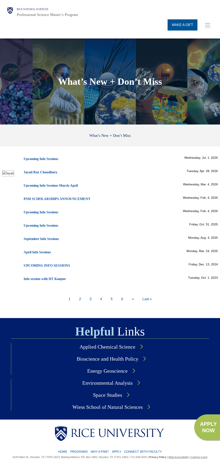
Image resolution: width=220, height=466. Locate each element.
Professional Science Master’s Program (47, 14)
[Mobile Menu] (207, 25)
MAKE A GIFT (182, 25)
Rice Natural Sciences (32, 9)
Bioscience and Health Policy (107, 359)
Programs (79, 451)
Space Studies (107, 395)
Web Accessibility (178, 457)
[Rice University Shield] (10, 12)
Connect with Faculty (143, 451)
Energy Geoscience (107, 371)
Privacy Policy (158, 457)
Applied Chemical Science (107, 347)
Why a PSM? (100, 451)
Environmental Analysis (107, 383)
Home (62, 451)
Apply (116, 451)
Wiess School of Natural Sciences (107, 407)
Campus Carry (199, 457)
